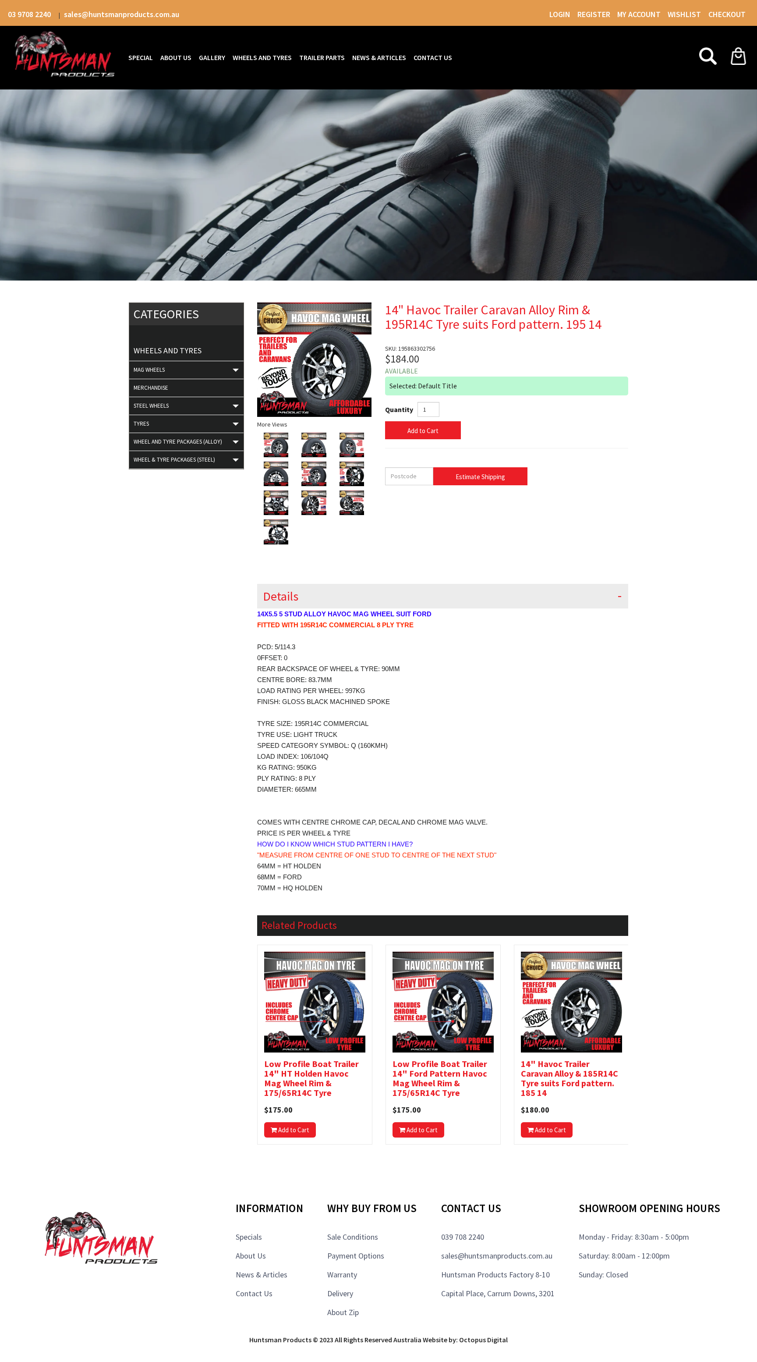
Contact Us (254, 1293)
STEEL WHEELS (151, 405)
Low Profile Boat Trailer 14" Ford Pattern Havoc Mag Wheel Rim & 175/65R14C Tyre (440, 1078)
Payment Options (355, 1256)
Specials (249, 1237)
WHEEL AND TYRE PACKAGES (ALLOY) (178, 441)
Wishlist (685, 14)
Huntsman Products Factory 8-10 (495, 1275)
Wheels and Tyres (168, 350)
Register (593, 14)
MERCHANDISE (151, 387)
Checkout (727, 14)
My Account (639, 14)
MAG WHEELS (149, 369)
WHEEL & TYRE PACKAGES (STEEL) (174, 459)
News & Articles (261, 1275)
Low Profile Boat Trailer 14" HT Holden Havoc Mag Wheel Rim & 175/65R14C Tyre (311, 1078)
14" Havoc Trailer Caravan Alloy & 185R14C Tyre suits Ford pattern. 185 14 (569, 1078)
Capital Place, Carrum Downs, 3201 (498, 1293)
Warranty (342, 1275)
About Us (251, 1256)
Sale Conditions (352, 1237)
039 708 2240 (462, 1237)
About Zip (343, 1312)
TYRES (141, 423)
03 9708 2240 (30, 14)
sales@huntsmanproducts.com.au (121, 14)
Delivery (340, 1293)
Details (280, 596)
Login (559, 14)
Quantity (399, 409)
